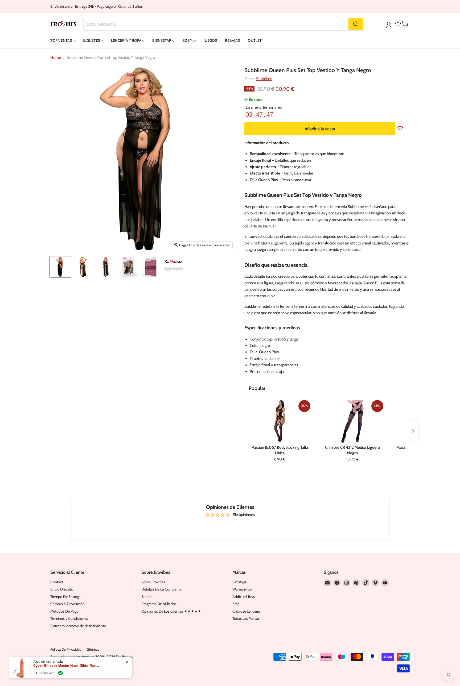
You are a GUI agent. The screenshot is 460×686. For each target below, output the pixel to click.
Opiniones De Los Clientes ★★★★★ (171, 611)
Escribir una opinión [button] (230, 526)
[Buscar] (355, 24)
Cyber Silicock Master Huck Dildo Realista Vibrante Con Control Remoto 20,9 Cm (66, 665)
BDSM (188, 40)
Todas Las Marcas (246, 618)
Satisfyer (239, 582)
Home (55, 57)
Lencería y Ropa (126, 40)
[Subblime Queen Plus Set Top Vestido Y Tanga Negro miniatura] (60, 266)
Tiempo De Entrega (65, 596)
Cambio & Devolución (67, 603)
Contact (56, 582)
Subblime (264, 78)
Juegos (210, 40)
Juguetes (92, 40)
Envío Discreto (61, 589)
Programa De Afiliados (158, 603)
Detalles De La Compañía (161, 589)
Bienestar (162, 40)
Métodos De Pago (64, 611)
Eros (235, 603)
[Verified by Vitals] (60, 673)
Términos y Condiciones (69, 618)
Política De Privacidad (65, 649)
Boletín (147, 596)
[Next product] (413, 431)
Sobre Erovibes (153, 582)
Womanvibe (242, 589)
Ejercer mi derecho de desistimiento (78, 625)
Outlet (255, 40)
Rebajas (232, 40)
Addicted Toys (243, 596)
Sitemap (93, 649)
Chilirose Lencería (246, 611)
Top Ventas (61, 40)
